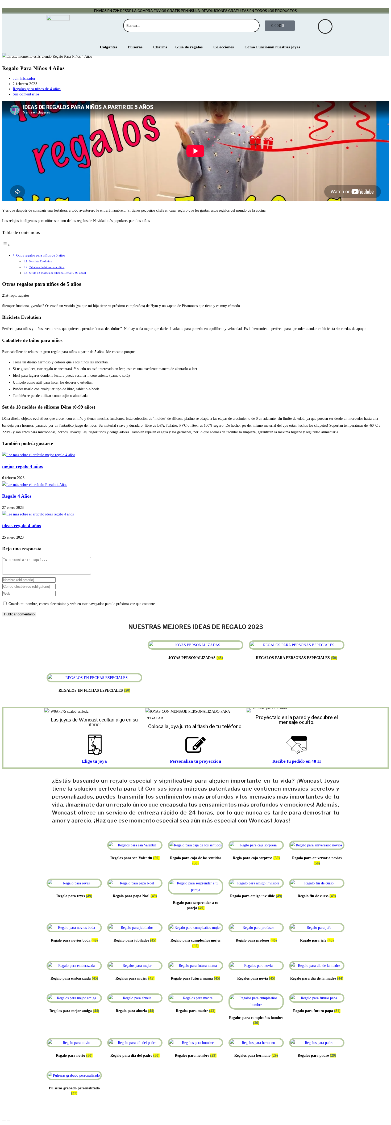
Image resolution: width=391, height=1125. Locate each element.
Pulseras (135, 47)
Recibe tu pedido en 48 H (296, 761)
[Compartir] (13, 1114)
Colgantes (108, 47)
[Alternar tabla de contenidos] (6, 245)
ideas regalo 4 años (21, 525)
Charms (160, 47)
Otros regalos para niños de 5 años (40, 255)
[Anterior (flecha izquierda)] (4, 1120)
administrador (24, 79)
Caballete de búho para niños (46, 267)
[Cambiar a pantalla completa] (9, 1114)
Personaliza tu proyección (195, 761)
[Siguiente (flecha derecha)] (9, 1120)
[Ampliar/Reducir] (4, 1114)
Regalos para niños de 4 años (37, 89)
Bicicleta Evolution (40, 261)
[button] (251, 710)
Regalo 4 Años (16, 496)
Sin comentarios (26, 94)
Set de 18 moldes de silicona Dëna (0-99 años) (57, 272)
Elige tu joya (94, 761)
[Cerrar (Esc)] (18, 1114)
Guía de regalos (189, 47)
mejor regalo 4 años (22, 466)
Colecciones (223, 47)
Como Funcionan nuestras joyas (272, 47)
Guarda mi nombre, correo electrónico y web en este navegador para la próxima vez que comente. (82, 604)
